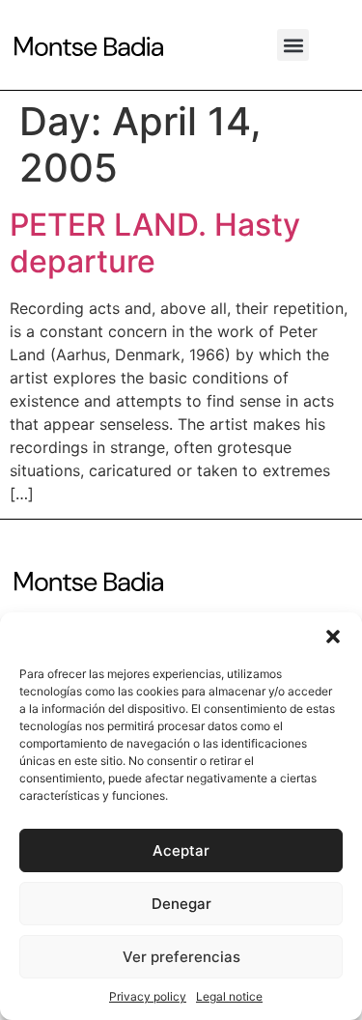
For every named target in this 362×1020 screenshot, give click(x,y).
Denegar (181, 903)
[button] (333, 636)
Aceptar (181, 850)
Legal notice (229, 996)
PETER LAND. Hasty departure (155, 243)
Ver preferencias (181, 957)
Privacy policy (147, 996)
